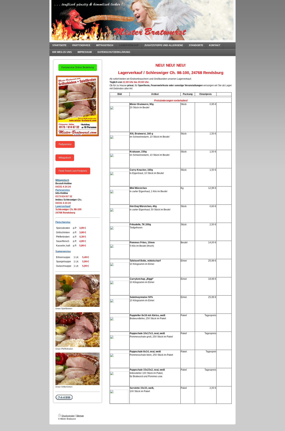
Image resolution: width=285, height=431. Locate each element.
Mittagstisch (65, 157)
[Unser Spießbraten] (77, 290)
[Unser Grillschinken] (77, 369)
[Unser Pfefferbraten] (77, 329)
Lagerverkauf (62, 206)
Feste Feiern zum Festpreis (73, 170)
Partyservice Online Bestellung (77, 67)
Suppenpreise (63, 251)
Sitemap (80, 416)
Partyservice (65, 144)
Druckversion (68, 416)
